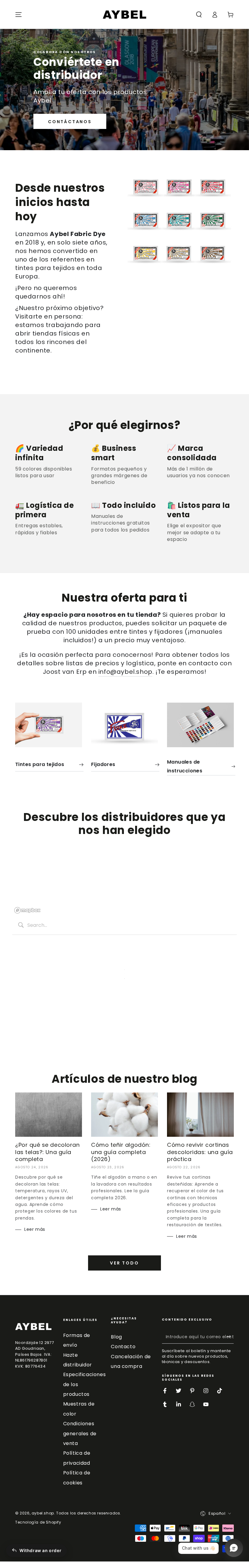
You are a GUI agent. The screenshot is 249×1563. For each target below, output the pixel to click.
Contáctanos (70, 122)
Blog (116, 1336)
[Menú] (18, 14)
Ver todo (124, 1263)
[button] (199, 14)
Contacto (123, 1346)
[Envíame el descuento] (230, 1336)
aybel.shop (43, 1513)
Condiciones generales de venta (80, 1433)
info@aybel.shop (125, 671)
